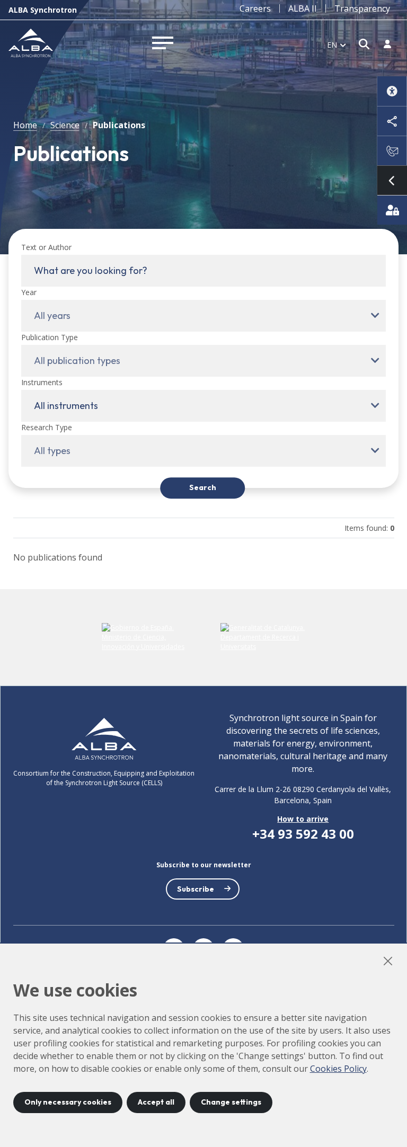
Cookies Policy (338, 1068)
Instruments (42, 382)
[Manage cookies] (392, 210)
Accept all (156, 1102)
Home (25, 125)
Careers (255, 8)
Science (64, 125)
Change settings (231, 1102)
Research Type (46, 427)
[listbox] (336, 44)
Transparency (362, 8)
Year (29, 292)
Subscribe (195, 889)
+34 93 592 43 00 (303, 833)
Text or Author (46, 247)
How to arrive (303, 819)
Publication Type (49, 337)
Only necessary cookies (67, 1102)
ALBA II (302, 8)
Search (202, 488)
